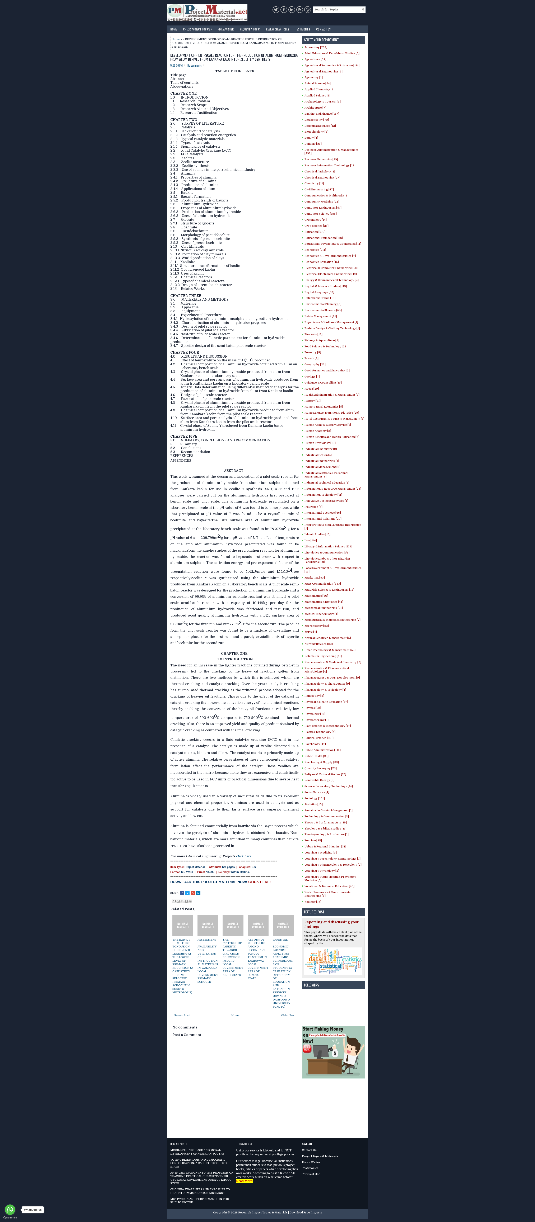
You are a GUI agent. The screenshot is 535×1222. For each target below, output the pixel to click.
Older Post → (290, 1015)
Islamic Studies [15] (317, 534)
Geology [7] (312, 376)
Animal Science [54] (317, 83)
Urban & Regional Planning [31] (325, 846)
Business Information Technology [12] (329, 165)
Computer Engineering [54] (322, 207)
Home (173, 29)
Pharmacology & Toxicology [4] (325, 689)
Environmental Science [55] (323, 310)
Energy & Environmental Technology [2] (331, 280)
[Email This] (174, 901)
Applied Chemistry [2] (319, 89)
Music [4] (310, 631)
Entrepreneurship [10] (319, 298)
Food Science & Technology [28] (325, 346)
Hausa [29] (311, 388)
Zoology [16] (312, 901)
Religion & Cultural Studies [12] (325, 774)
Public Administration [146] (322, 750)
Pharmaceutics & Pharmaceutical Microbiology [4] (326, 670)
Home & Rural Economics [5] (323, 406)
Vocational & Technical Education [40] (329, 886)
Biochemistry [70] (316, 119)
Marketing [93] (314, 577)
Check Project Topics (197, 29)
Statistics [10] (313, 804)
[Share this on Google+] (193, 893)
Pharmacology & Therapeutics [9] (327, 683)
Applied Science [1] (317, 95)
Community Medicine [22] (321, 201)
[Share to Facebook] (186, 901)
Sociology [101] (314, 798)
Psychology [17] (315, 744)
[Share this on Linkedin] (198, 893)
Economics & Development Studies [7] (330, 255)
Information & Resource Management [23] (332, 488)
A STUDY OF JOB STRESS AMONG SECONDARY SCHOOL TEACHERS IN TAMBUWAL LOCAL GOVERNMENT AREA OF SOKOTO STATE (258, 959)
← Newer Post (180, 1015)
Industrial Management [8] (322, 467)
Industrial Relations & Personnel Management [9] (326, 474)
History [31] (312, 400)
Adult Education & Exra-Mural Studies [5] (331, 53)
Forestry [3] (312, 352)
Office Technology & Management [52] (329, 650)
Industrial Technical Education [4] (326, 482)
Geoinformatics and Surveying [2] (327, 370)
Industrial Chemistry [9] (320, 449)
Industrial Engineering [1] (321, 460)
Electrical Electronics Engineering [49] (330, 274)
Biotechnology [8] (316, 131)
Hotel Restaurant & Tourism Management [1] (334, 418)
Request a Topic (250, 29)
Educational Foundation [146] (323, 237)
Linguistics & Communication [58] (326, 552)
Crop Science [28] (316, 225)
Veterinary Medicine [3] (320, 852)
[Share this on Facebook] (182, 893)
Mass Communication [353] (322, 583)
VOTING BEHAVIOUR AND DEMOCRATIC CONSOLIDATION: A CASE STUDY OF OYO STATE (198, 1163)
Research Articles (277, 29)
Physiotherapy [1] (316, 720)
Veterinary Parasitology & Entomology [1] (332, 858)
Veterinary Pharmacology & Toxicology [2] (333, 864)
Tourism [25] (313, 840)
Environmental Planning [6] (322, 304)
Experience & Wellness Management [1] (331, 322)
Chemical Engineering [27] (322, 177)
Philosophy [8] (314, 695)
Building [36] (313, 143)
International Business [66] (322, 512)
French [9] (311, 358)
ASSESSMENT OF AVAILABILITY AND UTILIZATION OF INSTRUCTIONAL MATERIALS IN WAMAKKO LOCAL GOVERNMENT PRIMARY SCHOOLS (207, 961)
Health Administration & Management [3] (331, 394)
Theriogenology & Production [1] (326, 834)
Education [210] (314, 231)
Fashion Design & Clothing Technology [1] (332, 328)
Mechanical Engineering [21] (323, 607)
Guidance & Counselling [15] (323, 382)
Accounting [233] (315, 47)
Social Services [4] (316, 792)
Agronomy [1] (313, 77)
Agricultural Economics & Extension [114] (331, 65)
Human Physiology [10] (320, 442)
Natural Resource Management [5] (327, 637)
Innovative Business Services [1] (326, 500)
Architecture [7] (315, 107)
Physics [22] (312, 707)
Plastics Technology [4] (319, 731)
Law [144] (310, 540)
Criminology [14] (315, 219)
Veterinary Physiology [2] (321, 870)
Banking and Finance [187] (321, 113)
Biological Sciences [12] (320, 125)
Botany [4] (311, 137)
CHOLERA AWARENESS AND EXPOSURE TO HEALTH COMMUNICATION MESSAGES (200, 1191)
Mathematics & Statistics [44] (323, 601)
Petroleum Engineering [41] (323, 656)
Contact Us (323, 29)
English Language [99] (319, 292)
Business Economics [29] (321, 159)
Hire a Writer (226, 29)
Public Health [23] (316, 756)
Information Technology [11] (323, 494)
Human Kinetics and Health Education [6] (331, 436)
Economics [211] (315, 249)
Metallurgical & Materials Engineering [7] (332, 619)
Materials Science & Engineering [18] (329, 589)
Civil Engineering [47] (319, 189)
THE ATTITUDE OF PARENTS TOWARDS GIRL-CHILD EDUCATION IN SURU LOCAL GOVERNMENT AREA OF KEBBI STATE (233, 957)
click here (243, 856)
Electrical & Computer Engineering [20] (331, 268)
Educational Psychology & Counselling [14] (332, 243)
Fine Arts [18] (313, 334)
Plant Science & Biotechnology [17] (327, 725)
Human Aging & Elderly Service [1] (327, 424)
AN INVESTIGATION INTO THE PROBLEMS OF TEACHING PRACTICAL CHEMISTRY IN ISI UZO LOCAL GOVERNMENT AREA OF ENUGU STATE (201, 1178)
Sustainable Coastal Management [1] (328, 810)
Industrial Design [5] (318, 455)
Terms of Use (311, 1174)
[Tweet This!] (187, 893)
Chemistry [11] (314, 183)
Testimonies (302, 29)
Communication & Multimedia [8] (326, 195)
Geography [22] (315, 364)
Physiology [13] (314, 713)
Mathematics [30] (316, 595)
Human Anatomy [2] (317, 430)
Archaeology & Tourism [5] (322, 101)
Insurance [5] (313, 506)
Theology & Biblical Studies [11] (325, 828)
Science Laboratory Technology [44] (328, 786)
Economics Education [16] (321, 261)
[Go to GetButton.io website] (10, 1217)
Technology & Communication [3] (326, 816)
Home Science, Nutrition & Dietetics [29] (331, 412)
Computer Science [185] (320, 213)
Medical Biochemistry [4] (321, 613)
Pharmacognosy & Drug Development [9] (332, 677)
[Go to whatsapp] (10, 1209)
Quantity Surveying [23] (320, 768)
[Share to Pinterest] (190, 901)
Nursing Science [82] (318, 644)
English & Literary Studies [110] (325, 286)
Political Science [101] (319, 738)
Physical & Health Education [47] (326, 701)
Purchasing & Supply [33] (321, 762)
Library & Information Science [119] (328, 546)
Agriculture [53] (315, 59)
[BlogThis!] (178, 901)
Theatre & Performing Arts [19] (325, 822)
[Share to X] (182, 901)
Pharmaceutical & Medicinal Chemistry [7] (332, 662)
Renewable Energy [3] (319, 780)
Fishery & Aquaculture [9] (321, 340)
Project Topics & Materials (320, 1156)
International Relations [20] (322, 518)
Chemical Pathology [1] (319, 171)
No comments (194, 65)
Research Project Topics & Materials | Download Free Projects (280, 1212)
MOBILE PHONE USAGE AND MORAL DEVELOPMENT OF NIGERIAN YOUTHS (197, 1152)
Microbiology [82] (316, 625)
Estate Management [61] (320, 316)
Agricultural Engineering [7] (323, 71)
